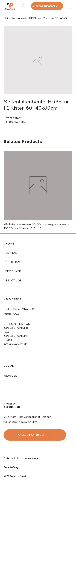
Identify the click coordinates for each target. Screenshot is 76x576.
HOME (9, 243)
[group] (38, 191)
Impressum (31, 458)
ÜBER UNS (12, 262)
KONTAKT (12, 252)
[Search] (23, 6)
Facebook (10, 375)
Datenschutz (12, 458)
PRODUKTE (13, 271)
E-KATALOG (13, 280)
